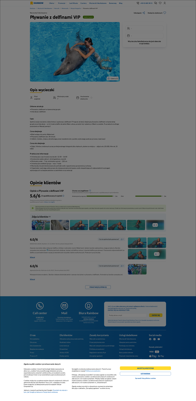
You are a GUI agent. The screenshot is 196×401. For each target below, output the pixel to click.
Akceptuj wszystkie (146, 368)
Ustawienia (149, 374)
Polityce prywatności (92, 371)
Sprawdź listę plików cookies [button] (145, 378)
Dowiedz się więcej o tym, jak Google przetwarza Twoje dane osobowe (45, 391)
